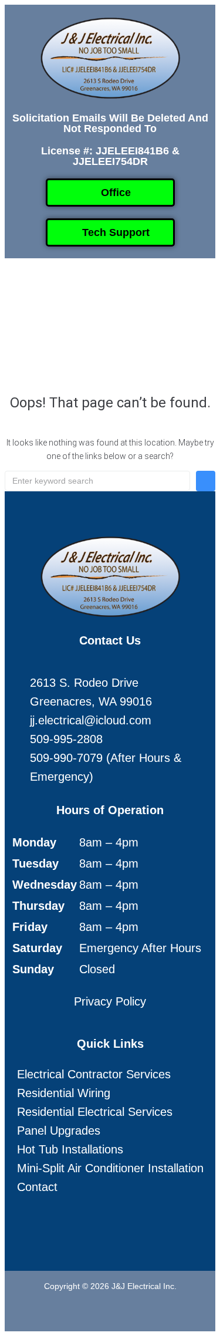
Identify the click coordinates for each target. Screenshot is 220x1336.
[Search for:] (97, 481)
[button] (100, 292)
